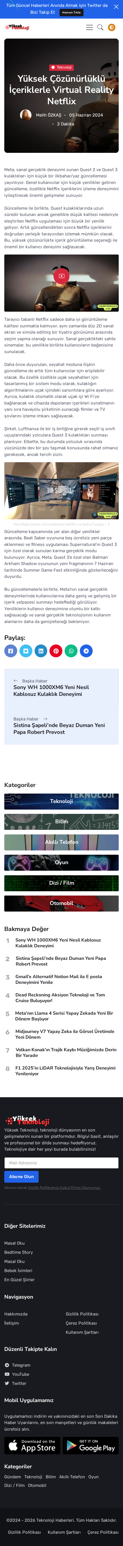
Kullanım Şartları (82, 1332)
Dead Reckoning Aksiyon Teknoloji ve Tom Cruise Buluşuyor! (60, 998)
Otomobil (61, 903)
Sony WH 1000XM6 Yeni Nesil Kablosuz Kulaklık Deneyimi (51, 691)
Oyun (61, 862)
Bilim (61, 821)
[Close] (116, 6)
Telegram (21, 1365)
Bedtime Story (18, 1252)
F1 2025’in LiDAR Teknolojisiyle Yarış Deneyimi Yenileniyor (65, 1071)
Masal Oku (14, 1243)
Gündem (12, 1476)
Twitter (19, 1383)
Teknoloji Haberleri (55, 1520)
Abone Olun (21, 1176)
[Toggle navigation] (89, 27)
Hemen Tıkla (71, 12)
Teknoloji (64, 67)
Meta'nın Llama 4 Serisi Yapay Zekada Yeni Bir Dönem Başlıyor (64, 1016)
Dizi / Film (61, 883)
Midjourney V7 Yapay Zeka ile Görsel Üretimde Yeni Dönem (64, 1034)
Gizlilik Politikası (82, 1314)
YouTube (20, 1374)
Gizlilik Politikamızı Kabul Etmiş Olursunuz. (64, 1187)
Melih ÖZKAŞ (48, 115)
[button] (100, 27)
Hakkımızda (15, 1314)
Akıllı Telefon (61, 842)
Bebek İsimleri (18, 1270)
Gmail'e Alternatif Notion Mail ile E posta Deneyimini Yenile (58, 980)
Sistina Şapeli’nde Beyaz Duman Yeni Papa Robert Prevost (59, 729)
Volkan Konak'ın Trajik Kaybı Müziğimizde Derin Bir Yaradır (66, 1053)
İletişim (11, 1323)
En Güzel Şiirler (19, 1279)
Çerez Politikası (81, 1323)
